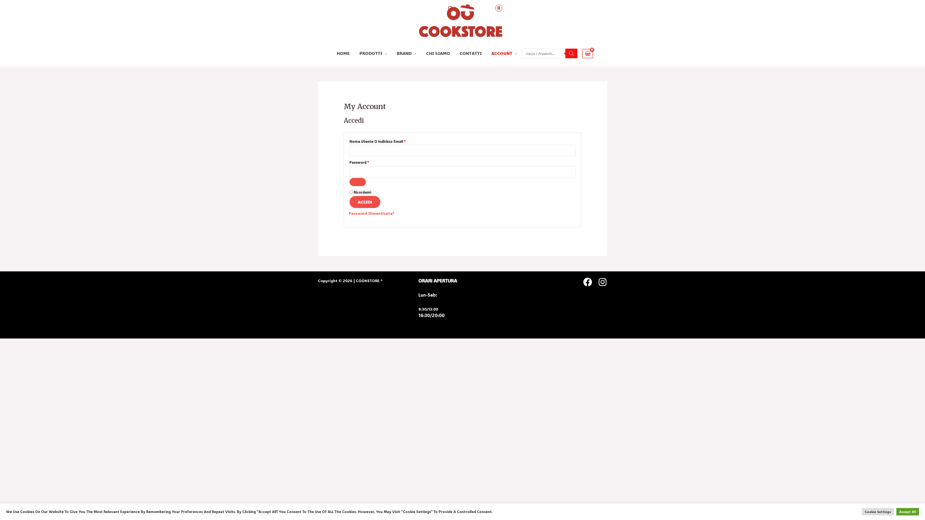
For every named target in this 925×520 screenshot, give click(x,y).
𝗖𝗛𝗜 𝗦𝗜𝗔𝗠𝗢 (438, 53)
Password (367, 162)
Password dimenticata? (371, 213)
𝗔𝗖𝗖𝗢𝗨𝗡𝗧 (501, 53)
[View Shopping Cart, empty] (587, 53)
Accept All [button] (907, 512)
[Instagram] (602, 282)
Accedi (365, 201)
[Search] (571, 53)
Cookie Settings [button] (878, 512)
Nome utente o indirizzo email (386, 141)
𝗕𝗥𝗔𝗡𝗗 (404, 53)
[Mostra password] (358, 182)
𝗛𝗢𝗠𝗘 (343, 53)
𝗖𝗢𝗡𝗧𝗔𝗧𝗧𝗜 (471, 53)
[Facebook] (587, 282)
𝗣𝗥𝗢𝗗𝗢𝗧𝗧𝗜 (370, 53)
